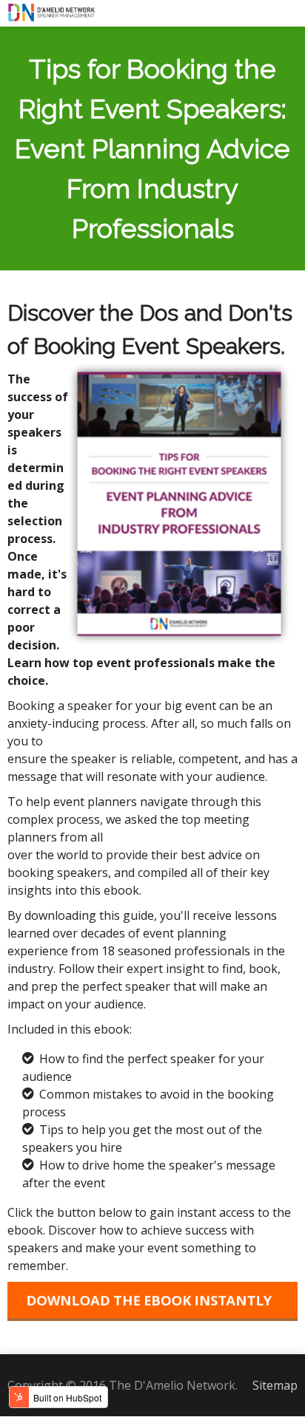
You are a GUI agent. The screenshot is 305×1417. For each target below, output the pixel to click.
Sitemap (275, 1385)
